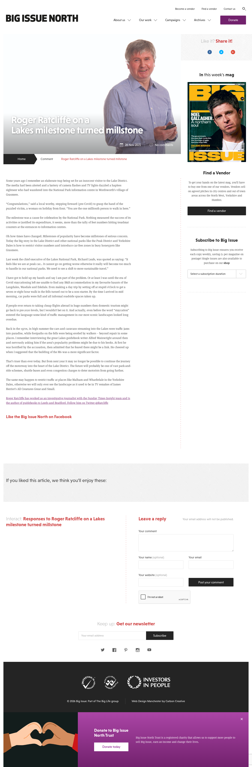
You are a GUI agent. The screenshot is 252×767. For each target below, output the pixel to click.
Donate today (111, 747)
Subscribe (159, 635)
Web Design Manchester (146, 701)
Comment (47, 159)
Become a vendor (185, 8)
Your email (195, 557)
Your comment (148, 531)
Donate (233, 20)
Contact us (229, 8)
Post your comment (211, 582)
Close (241, 719)
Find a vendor (209, 8)
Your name (151, 557)
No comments (164, 145)
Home (22, 159)
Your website (153, 575)
